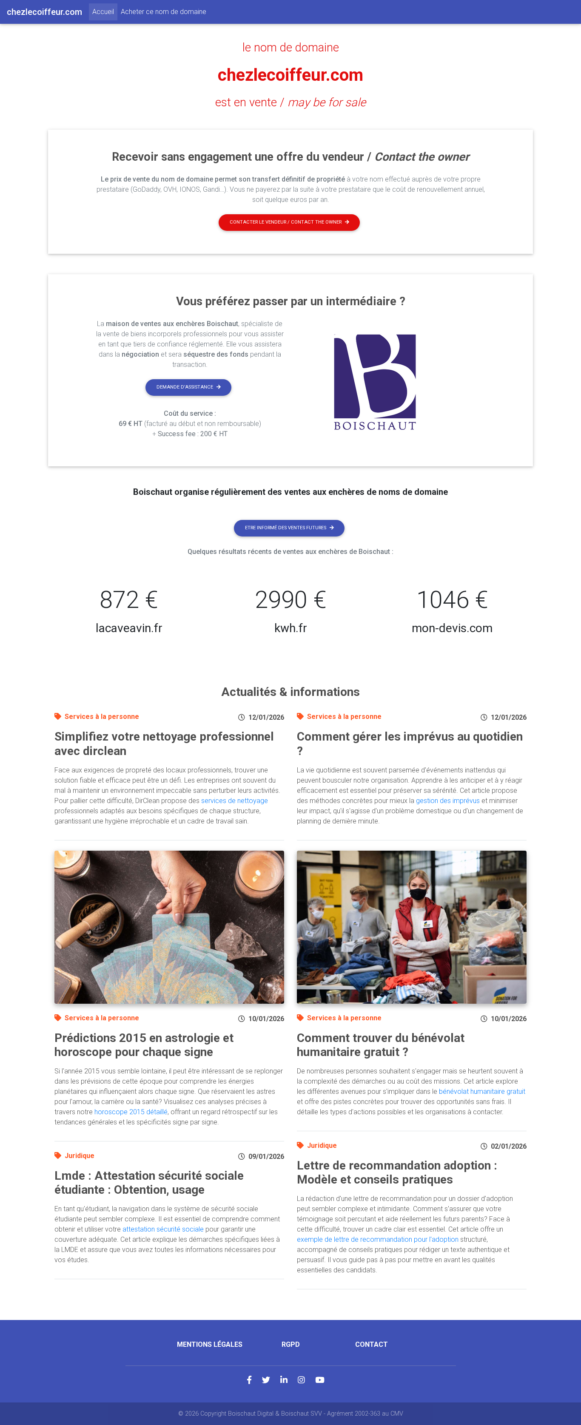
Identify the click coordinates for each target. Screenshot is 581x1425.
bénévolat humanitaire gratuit (482, 1091)
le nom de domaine (290, 47)
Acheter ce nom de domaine (163, 12)
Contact (371, 1344)
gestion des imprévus (448, 801)
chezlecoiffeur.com (290, 75)
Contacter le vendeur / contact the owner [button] (286, 222)
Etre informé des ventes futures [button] (285, 528)
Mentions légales (209, 1344)
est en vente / (290, 102)
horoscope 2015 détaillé (131, 1112)
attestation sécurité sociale (163, 1229)
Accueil (104, 11)
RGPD (291, 1344)
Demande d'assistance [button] (185, 387)
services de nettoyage (234, 801)
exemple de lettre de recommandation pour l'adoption (378, 1239)
